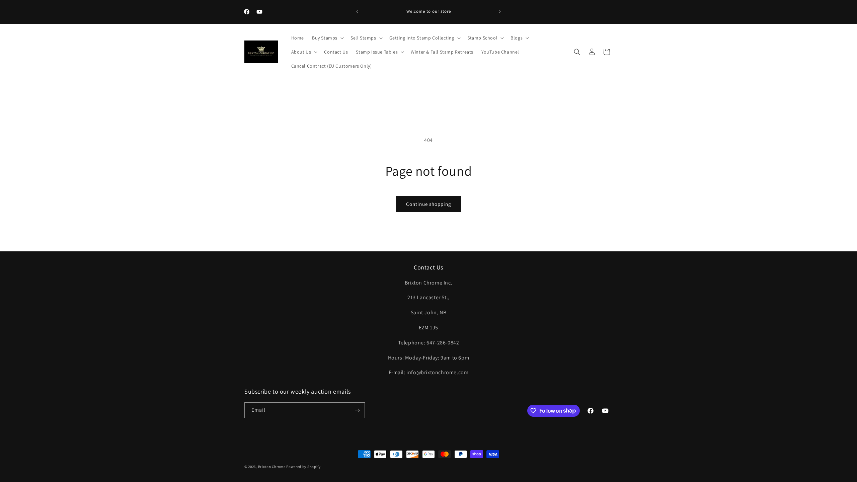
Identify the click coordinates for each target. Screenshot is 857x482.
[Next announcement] (499, 11)
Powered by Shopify (303, 466)
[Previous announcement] (357, 11)
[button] (327, 38)
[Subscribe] (357, 410)
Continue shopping (428, 204)
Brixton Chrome (272, 466)
